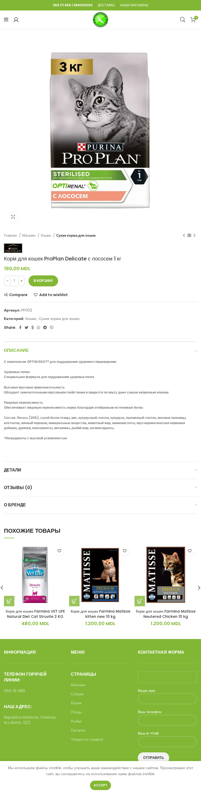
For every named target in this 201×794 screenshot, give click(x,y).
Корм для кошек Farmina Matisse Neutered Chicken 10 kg (166, 614)
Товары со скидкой (87, 739)
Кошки (46, 235)
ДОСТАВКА (106, 5)
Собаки (77, 694)
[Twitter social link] (26, 327)
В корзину (43, 280)
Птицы (76, 712)
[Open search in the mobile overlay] (182, 19)
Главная (11, 235)
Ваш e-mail (148, 733)
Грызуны (78, 730)
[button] (9, 601)
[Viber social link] (51, 327)
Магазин (29, 235)
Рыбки (76, 721)
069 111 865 (62, 5)
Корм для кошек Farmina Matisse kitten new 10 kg (100, 614)
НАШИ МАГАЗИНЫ (134, 5)
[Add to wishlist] (59, 551)
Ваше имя (146, 690)
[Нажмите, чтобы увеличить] (13, 217)
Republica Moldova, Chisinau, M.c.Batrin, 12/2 (30, 720)
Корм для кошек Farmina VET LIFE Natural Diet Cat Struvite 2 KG (35, 614)
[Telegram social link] (45, 327)
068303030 (83, 5)
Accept (100, 785)
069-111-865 (14, 690)
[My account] (16, 19)
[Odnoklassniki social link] (32, 327)
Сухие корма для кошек (76, 235)
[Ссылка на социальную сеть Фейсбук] (20, 327)
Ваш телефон (149, 711)
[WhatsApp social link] (38, 327)
